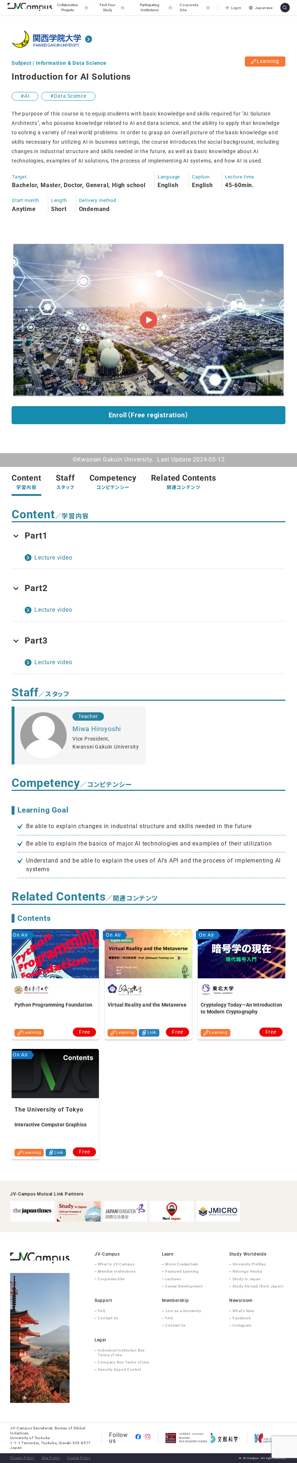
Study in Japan (246, 1279)
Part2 (36, 588)
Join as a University (183, 1311)
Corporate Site (111, 1279)
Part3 (36, 641)
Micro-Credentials (181, 1264)
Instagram (242, 1325)
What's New (243, 1311)
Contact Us (108, 1318)
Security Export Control (119, 1369)
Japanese (264, 8)
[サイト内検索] (285, 7)
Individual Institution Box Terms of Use (121, 1352)
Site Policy (51, 1458)
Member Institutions (116, 1271)
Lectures (173, 1279)
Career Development (183, 1286)
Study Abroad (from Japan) (258, 1286)
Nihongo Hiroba (247, 1271)
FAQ (101, 1311)
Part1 (36, 536)
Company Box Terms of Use (123, 1362)
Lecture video (53, 557)
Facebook (242, 1318)
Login (236, 8)
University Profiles (249, 1264)
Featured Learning (182, 1271)
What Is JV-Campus (116, 1264)
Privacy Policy (22, 1458)
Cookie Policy (78, 1458)
